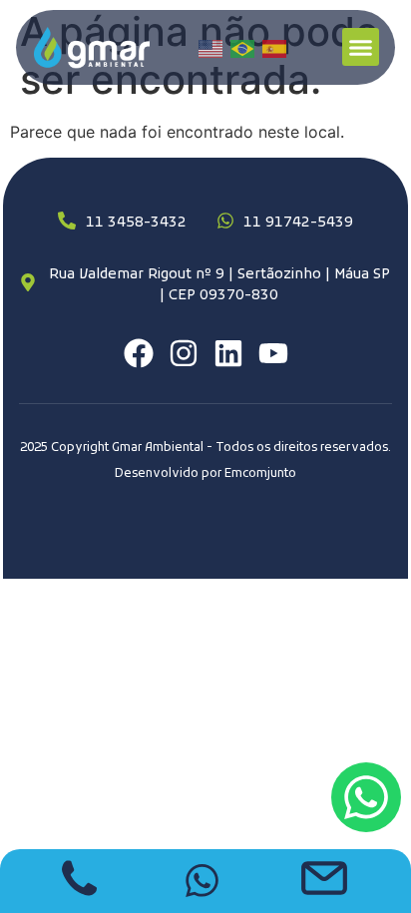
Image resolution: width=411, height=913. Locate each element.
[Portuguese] (243, 47)
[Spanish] (275, 47)
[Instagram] (184, 353)
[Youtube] (273, 353)
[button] (361, 47)
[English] (211, 47)
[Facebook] (139, 353)
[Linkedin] (228, 353)
